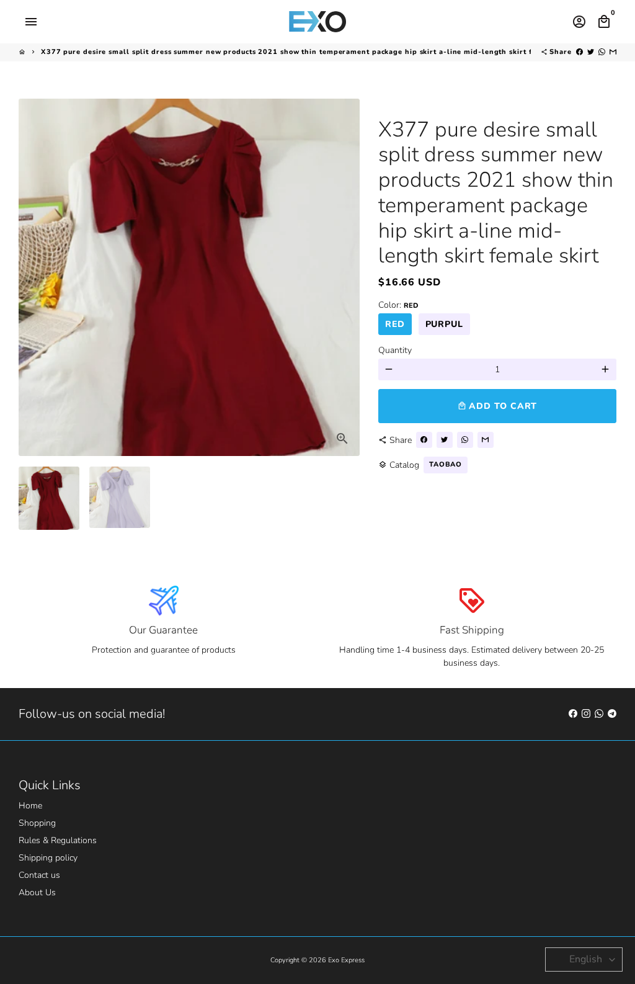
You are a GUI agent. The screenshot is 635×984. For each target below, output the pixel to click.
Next (344, 277)
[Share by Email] (613, 51)
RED (395, 324)
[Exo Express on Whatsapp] (599, 714)
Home (30, 806)
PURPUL (444, 324)
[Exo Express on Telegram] (612, 714)
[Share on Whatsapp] (601, 51)
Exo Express (346, 960)
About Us (37, 892)
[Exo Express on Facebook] (573, 714)
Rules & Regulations (58, 840)
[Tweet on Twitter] (590, 51)
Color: (398, 305)
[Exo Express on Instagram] (586, 714)
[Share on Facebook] (579, 51)
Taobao (445, 464)
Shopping (37, 823)
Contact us (39, 875)
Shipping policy (48, 858)
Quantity (395, 350)
